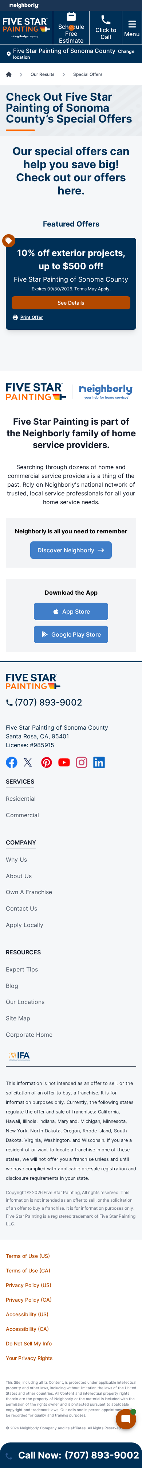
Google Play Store (76, 634)
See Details (71, 303)
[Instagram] (81, 762)
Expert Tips (22, 969)
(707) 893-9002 (48, 702)
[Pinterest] (46, 762)
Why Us (16, 859)
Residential (21, 798)
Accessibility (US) (27, 1314)
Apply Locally (24, 924)
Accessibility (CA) (27, 1329)
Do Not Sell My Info (29, 1343)
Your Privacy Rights (29, 1358)
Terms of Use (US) (28, 1256)
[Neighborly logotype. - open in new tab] (24, 5)
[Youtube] (64, 762)
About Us (19, 876)
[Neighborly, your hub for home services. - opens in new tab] (107, 391)
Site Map (18, 1018)
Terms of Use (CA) (28, 1270)
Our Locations (25, 1001)
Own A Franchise (29, 892)
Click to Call (106, 33)
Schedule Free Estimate (71, 33)
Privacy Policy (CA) (29, 1300)
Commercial (22, 815)
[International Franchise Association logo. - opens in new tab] (19, 1056)
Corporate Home (29, 1034)
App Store (76, 611)
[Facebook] (11, 762)
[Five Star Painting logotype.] (36, 392)
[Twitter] (29, 762)
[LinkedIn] (99, 762)
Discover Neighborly (66, 550)
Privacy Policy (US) (28, 1285)
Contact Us (21, 908)
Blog (12, 985)
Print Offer (31, 317)
